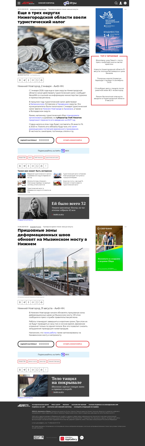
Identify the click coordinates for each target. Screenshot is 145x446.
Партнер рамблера (51, 437)
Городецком (63, 104)
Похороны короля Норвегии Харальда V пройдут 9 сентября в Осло (109, 80)
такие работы (50, 333)
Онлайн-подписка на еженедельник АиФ (103, 404)
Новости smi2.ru (25, 220)
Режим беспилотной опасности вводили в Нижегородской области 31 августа (109, 98)
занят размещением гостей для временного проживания (53, 128)
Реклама (66, 404)
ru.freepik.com (35, 75)
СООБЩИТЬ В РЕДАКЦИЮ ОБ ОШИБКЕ (86, 407)
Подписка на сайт (38, 407)
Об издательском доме (40, 404)
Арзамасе (68, 109)
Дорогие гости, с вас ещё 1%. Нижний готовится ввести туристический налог (73, 183)
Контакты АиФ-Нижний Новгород (59, 407)
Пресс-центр (55, 404)
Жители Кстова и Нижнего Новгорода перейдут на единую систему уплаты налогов (38, 183)
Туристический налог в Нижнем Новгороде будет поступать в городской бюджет (74, 175)
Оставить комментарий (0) (72, 140)
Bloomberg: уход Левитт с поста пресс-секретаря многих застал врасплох (109, 62)
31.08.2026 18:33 (23, 227)
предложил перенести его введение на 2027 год (52, 120)
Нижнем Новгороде (52, 109)
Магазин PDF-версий (79, 404)
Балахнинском (37, 104)
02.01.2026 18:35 (23, 9)
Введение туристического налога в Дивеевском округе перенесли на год (39, 175)
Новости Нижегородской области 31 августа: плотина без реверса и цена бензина (109, 71)
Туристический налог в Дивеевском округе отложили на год (39, 190)
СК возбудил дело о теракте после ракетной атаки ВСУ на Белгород (109, 89)
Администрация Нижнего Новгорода (31, 297)
